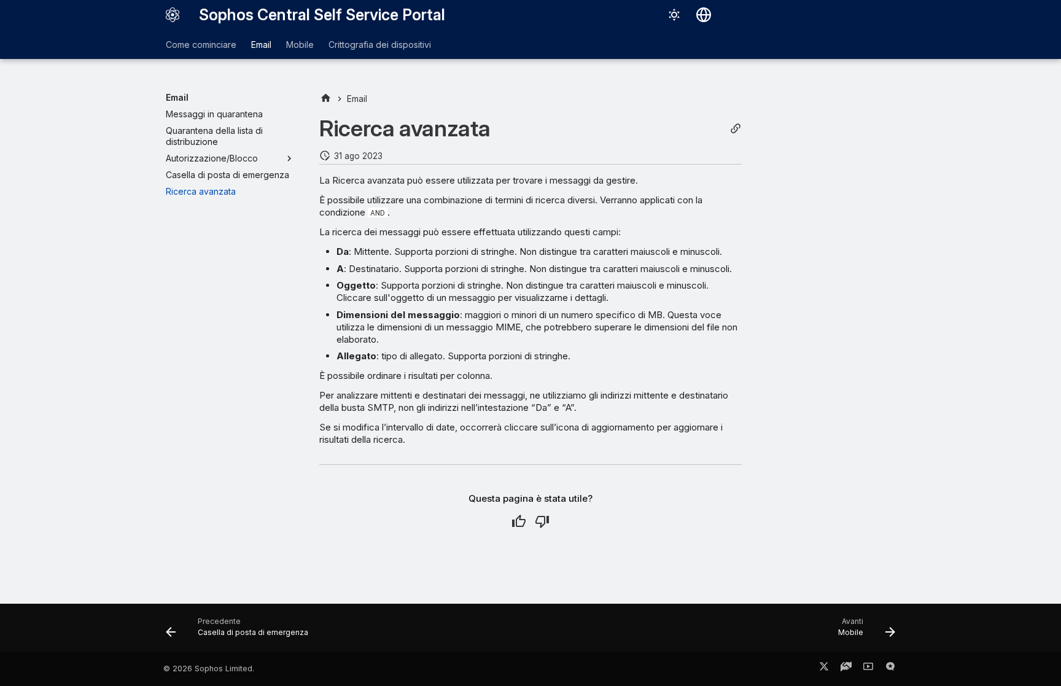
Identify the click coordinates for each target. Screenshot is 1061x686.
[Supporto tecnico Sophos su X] (824, 669)
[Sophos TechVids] (868, 669)
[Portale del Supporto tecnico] (846, 669)
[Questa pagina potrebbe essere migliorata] (542, 521)
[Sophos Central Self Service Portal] (172, 14)
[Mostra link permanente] (735, 128)
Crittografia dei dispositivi (379, 44)
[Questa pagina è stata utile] (518, 521)
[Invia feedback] (890, 669)
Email (261, 44)
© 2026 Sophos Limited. (208, 668)
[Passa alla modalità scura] (674, 14)
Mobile (300, 44)
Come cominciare (201, 44)
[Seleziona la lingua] (703, 14)
